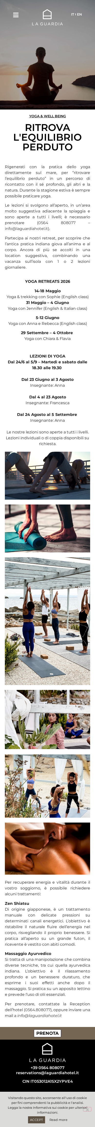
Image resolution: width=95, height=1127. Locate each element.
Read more (58, 1120)
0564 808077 (57, 222)
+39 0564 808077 (48, 1067)
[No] (87, 1109)
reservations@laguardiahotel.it (47, 1073)
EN (79, 14)
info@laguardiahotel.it (26, 228)
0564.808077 (37, 1010)
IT (72, 14)
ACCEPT (36, 1120)
